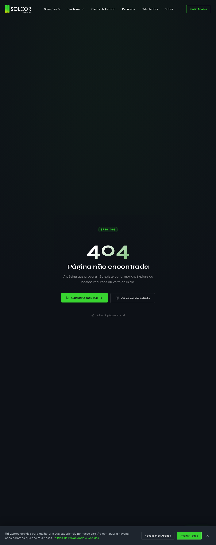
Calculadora (150, 9)
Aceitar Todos (189, 535)
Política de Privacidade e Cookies (76, 538)
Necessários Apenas (158, 535)
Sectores (74, 9)
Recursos (128, 9)
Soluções (50, 9)
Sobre (169, 9)
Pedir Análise (198, 9)
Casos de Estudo (103, 9)
